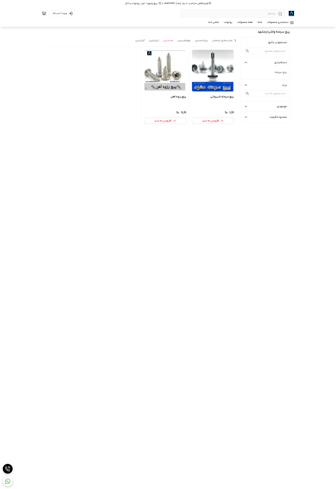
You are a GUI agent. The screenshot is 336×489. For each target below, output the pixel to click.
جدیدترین (168, 40)
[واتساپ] (8, 481)
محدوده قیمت (278, 117)
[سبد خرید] (44, 13)
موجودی (282, 106)
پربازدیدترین (201, 40)
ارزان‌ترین (154, 40)
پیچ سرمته (281, 72)
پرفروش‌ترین (184, 40)
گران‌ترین (140, 40)
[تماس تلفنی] (8, 469)
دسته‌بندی (280, 62)
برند (284, 85)
